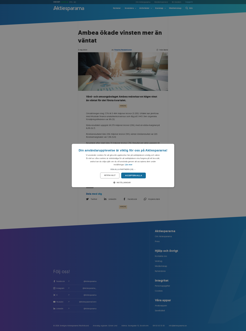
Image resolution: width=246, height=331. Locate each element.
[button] (123, 169)
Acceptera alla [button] (133, 175)
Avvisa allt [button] (109, 175)
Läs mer (128, 164)
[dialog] (123, 165)
